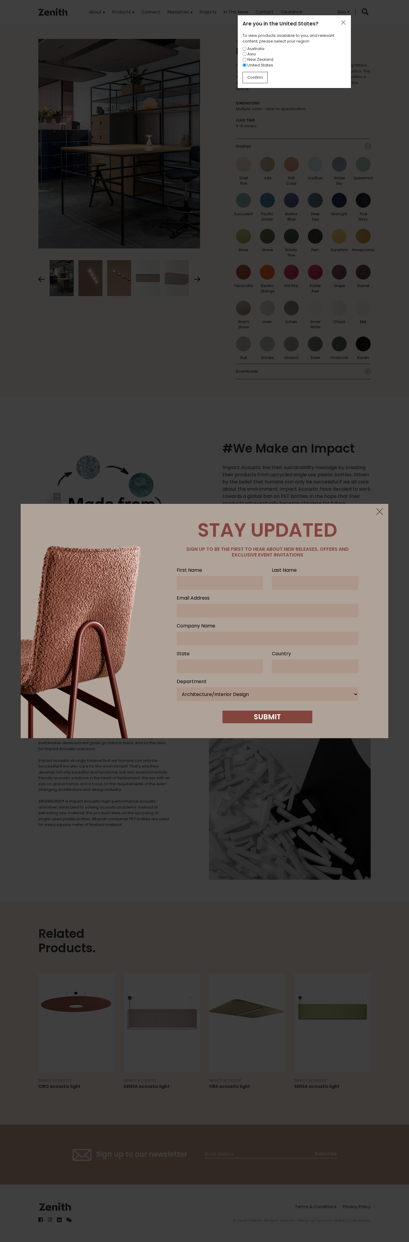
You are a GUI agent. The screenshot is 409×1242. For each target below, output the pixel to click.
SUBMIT (267, 717)
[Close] (379, 512)
